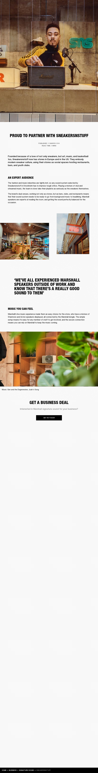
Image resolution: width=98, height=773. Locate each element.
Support (74, 11)
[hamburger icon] (92, 11)
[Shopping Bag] (88, 11)
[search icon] (80, 11)
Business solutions (51, 5)
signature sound (26, 770)
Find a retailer (76, 5)
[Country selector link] (92, 5)
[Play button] (49, 359)
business (13, 770)
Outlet (86, 5)
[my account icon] (84, 11)
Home (4, 770)
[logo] (9, 9)
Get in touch (49, 418)
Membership (64, 5)
